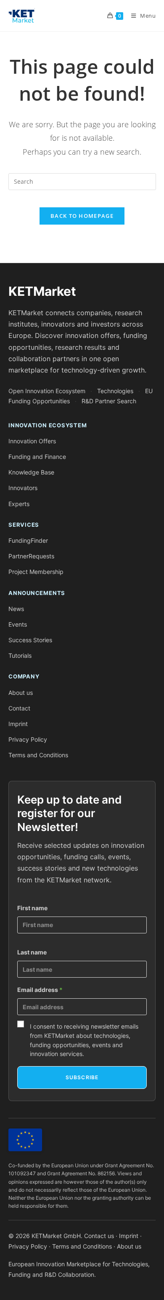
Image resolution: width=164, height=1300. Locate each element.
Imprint (18, 723)
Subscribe (82, 1077)
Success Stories (30, 639)
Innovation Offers (32, 441)
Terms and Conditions (38, 755)
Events (17, 624)
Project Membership (35, 571)
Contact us (99, 1235)
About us (20, 692)
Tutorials (20, 655)
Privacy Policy (27, 739)
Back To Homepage (82, 216)
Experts (18, 503)
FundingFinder (28, 540)
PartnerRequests (31, 556)
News (16, 608)
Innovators (22, 487)
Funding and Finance (37, 456)
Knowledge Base (31, 472)
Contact (19, 708)
